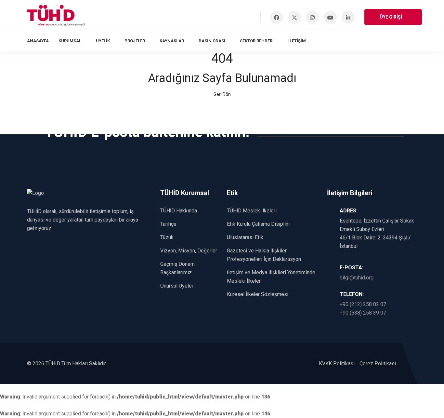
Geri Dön (222, 94)
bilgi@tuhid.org (356, 278)
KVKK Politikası (337, 363)
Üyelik (103, 40)
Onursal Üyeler (176, 286)
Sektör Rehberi (257, 40)
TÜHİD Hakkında (178, 211)
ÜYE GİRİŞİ (391, 17)
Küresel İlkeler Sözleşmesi (257, 294)
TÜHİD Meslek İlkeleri (252, 211)
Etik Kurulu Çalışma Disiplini (258, 224)
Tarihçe (168, 224)
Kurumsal (70, 40)
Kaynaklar (172, 40)
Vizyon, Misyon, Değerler (188, 251)
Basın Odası (212, 40)
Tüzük (167, 237)
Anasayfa (38, 40)
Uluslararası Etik (245, 237)
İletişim (297, 40)
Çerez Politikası (377, 363)
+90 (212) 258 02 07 (363, 304)
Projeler (134, 40)
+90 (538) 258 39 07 (363, 313)
